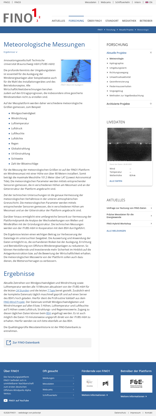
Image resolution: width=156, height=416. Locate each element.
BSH (48, 313)
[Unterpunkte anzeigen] (150, 103)
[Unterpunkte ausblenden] (150, 52)
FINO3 (17, 2)
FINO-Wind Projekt (14, 302)
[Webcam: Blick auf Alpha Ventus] (129, 144)
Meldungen (48, 378)
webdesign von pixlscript (29, 412)
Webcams (48, 389)
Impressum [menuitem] (135, 412)
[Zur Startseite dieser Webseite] (22, 15)
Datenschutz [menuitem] (120, 412)
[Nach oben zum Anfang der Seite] (153, 360)
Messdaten (48, 383)
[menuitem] (126, 52)
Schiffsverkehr (50, 395)
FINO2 (7, 2)
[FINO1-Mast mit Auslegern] (76, 71)
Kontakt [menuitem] (148, 412)
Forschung (117, 44)
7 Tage (52, 290)
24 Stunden (22, 290)
